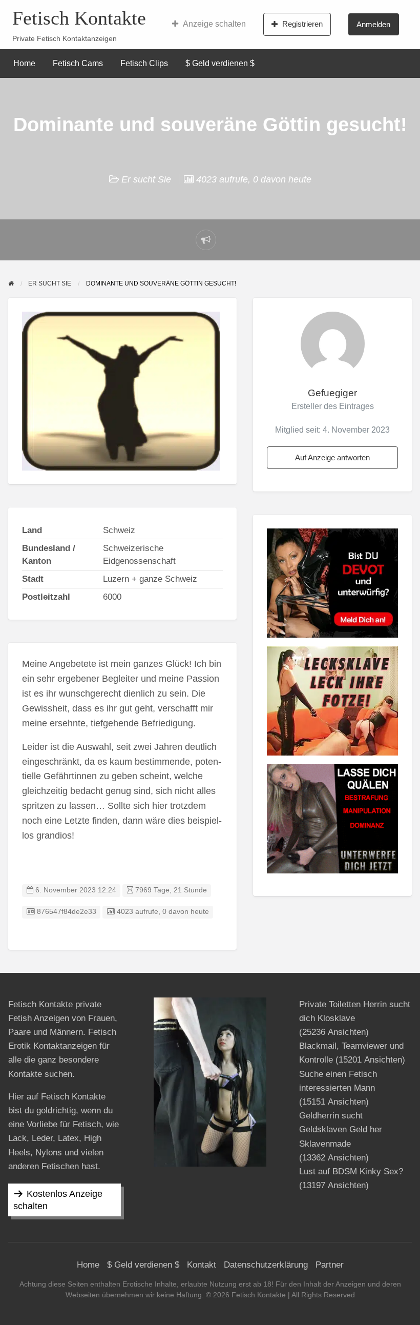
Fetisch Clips (144, 63)
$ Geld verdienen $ (220, 63)
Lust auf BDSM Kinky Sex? (351, 1171)
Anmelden (373, 24)
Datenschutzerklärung (266, 1265)
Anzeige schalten (214, 23)
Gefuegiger (332, 393)
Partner (330, 1265)
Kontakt (201, 1265)
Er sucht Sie (146, 179)
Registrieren (302, 23)
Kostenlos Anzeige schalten (57, 1200)
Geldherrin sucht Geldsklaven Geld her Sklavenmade (340, 1129)
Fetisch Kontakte (79, 18)
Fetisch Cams (78, 63)
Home (24, 63)
